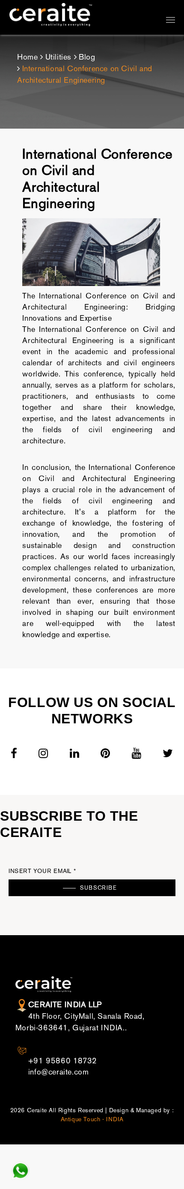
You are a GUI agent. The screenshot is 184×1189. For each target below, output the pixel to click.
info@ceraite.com (58, 1072)
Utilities (58, 57)
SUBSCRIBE (98, 888)
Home (27, 57)
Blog (87, 57)
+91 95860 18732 (62, 1061)
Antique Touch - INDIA (92, 1119)
